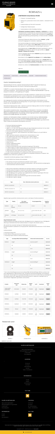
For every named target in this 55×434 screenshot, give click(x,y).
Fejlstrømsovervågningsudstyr (10, 86)
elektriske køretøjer (43, 117)
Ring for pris (23, 72)
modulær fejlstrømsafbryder (37, 90)
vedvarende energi (44, 112)
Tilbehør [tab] (31, 75)
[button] (52, 3)
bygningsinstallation (34, 112)
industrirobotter (36, 111)
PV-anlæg (12, 114)
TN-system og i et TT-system (22, 91)
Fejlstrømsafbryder (8, 84)
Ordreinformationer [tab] (40, 75)
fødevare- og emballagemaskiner (11, 112)
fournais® (36, 429)
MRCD (6, 89)
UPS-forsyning (23, 114)
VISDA (48, 425)
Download (41, 289)
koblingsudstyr (24, 101)
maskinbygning (44, 111)
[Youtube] (27, 395)
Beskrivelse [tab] (7, 75)
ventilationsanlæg (25, 118)
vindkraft (6, 114)
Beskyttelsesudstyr (10, 5)
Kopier (48, 289)
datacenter (16, 114)
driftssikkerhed (29, 119)
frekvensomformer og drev (27, 111)
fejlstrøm (26, 107)
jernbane (28, 112)
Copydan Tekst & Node (18, 425)
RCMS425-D (44, 31)
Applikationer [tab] (23, 75)
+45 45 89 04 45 (28, 432)
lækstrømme (15, 96)
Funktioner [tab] (15, 75)
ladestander (6, 118)
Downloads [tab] (7, 78)
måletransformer (30, 97)
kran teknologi (22, 112)
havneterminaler (33, 118)
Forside (3, 5)
